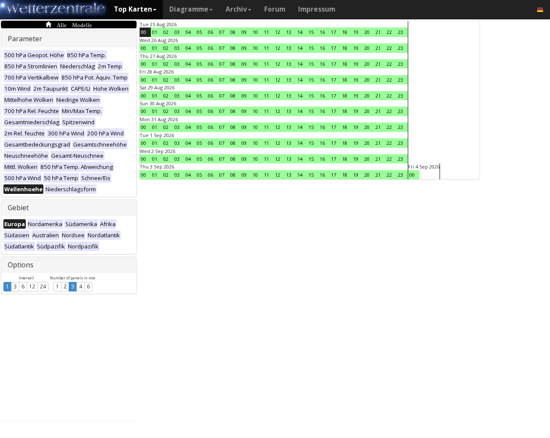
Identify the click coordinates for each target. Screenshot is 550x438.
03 (177, 32)
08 (232, 32)
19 (355, 32)
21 (378, 32)
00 (143, 32)
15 (311, 32)
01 (154, 32)
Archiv (236, 9)
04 (188, 32)
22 (389, 32)
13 (288, 32)
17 (333, 32)
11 (266, 32)
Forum (274, 9)
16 (322, 32)
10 (255, 32)
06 (210, 32)
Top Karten (133, 9)
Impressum (316, 9)
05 (199, 32)
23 (400, 32)
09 (244, 32)
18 (344, 32)
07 (221, 32)
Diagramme (188, 9)
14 (299, 32)
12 (32, 286)
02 (165, 32)
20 (367, 32)
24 (43, 286)
